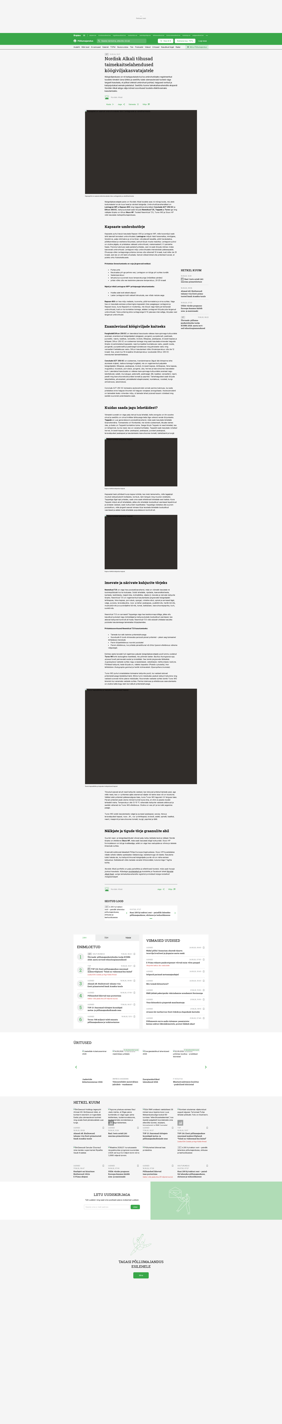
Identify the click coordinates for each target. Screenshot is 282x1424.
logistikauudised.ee (119, 35)
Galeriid (105, 47)
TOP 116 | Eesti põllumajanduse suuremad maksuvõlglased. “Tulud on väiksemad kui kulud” (191, 1136)
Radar (178, 47)
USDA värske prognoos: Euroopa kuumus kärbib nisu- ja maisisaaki (191, 308)
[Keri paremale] (175, 913)
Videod (147, 47)
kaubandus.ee (132, 35)
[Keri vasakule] (126, 913)
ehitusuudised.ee (158, 35)
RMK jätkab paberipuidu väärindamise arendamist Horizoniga (174, 993)
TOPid (112, 47)
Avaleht (76, 47)
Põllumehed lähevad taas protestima (104, 996)
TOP (89, 966)
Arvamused (96, 47)
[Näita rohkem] (206, 35)
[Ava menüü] (84, 35)
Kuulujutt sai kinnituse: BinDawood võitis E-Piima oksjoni (84, 1174)
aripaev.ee (92, 35)
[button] (107, 1207)
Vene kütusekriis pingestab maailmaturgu (165, 1002)
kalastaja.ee (186, 35)
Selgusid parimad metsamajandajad (162, 974)
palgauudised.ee (198, 35)
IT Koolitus (178, 1079)
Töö (131, 47)
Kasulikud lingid (167, 47)
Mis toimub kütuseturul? (157, 984)
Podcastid (139, 47)
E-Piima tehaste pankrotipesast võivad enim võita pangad (173, 962)
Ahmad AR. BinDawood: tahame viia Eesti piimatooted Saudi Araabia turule (193, 294)
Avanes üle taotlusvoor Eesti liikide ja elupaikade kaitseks (173, 1012)
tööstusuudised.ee (104, 35)
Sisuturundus (122, 47)
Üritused (155, 47)
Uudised (91, 981)
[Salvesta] (134, 954)
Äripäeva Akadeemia (121, 1079)
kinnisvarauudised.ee (173, 35)
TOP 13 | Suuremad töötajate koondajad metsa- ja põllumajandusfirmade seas (155, 1136)
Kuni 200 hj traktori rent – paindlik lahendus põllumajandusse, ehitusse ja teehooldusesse (192, 1174)
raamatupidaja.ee (145, 35)
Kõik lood (85, 47)
